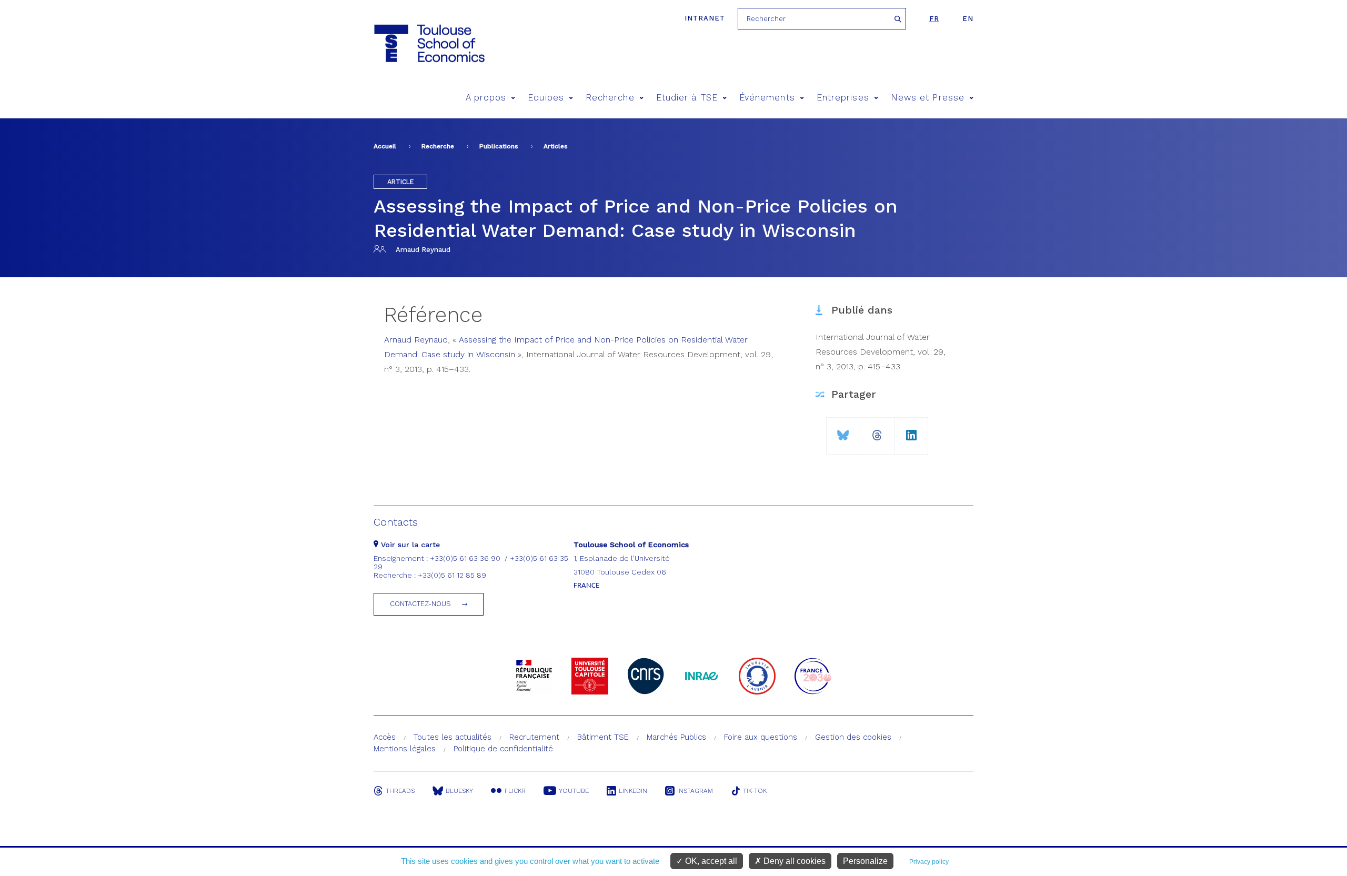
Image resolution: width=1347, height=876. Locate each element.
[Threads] (877, 431)
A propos (486, 98)
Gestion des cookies (853, 737)
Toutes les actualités (452, 737)
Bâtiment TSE (603, 737)
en (967, 19)
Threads (400, 790)
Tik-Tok (755, 790)
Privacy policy (929, 861)
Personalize (865, 861)
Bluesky (459, 790)
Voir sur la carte (409, 544)
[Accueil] (429, 43)
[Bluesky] (843, 431)
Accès (385, 737)
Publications (498, 146)
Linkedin (633, 790)
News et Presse (927, 98)
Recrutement (534, 737)
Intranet (705, 18)
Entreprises (843, 98)
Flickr (515, 790)
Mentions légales (405, 748)
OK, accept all (710, 861)
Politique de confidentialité (503, 748)
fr (934, 19)
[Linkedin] (911, 431)
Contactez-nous (420, 604)
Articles (556, 146)
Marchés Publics (676, 737)
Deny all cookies (793, 861)
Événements (767, 98)
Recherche (610, 98)
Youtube (574, 790)
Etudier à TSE (687, 98)
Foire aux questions (760, 737)
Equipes (546, 98)
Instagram (695, 790)
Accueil (385, 146)
